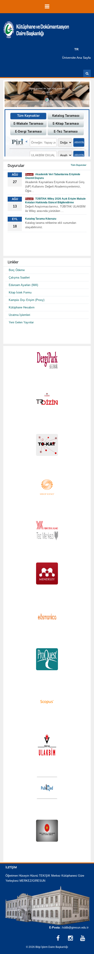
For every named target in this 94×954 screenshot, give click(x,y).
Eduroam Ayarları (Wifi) (23, 285)
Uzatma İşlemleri (19, 315)
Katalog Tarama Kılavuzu (40, 218)
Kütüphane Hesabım (22, 307)
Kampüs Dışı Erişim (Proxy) (26, 300)
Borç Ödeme (17, 270)
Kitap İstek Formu (20, 292)
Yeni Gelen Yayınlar (21, 322)
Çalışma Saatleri (19, 277)
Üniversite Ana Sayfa (76, 57)
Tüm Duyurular (78, 164)
